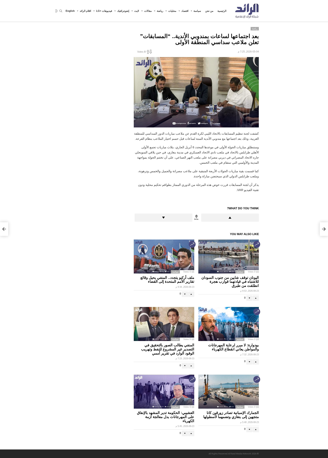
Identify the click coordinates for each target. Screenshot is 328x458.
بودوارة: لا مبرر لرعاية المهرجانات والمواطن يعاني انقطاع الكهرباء (233, 347)
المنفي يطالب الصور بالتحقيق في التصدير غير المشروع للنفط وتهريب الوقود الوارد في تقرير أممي (167, 349)
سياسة (197, 10)
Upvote (230, 218)
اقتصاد (184, 10)
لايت (136, 10)
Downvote (163, 218)
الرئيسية (221, 10)
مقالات (148, 10)
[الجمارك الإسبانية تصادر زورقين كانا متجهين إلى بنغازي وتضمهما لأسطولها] (228, 392)
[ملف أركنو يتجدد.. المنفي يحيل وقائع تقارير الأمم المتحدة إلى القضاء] (164, 257)
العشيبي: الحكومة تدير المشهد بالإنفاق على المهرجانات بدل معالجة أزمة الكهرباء (165, 417)
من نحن (209, 10)
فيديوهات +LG (104, 10)
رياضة (160, 10)
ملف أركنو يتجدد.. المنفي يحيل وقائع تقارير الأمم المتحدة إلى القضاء (167, 280)
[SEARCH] (60, 11)
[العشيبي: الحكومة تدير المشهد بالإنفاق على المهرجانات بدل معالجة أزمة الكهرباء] (164, 392)
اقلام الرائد (85, 10)
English (70, 10)
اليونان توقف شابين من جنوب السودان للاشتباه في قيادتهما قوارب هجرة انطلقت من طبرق (230, 282)
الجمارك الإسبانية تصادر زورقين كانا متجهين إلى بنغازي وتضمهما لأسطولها (231, 415)
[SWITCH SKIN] (56, 11)
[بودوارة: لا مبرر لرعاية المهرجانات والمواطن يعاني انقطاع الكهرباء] (228, 324)
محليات (172, 10)
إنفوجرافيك (123, 10)
